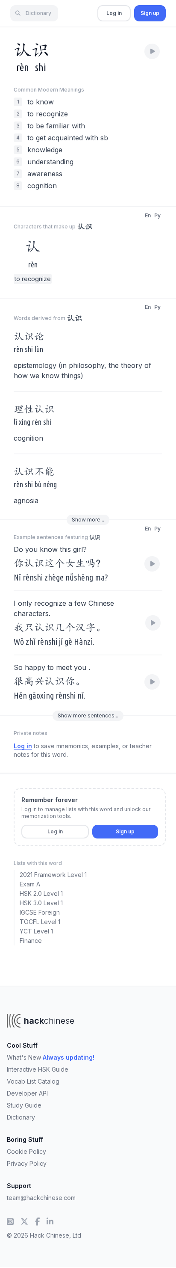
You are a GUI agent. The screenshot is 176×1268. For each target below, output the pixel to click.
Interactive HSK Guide (37, 1069)
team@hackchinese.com (41, 1197)
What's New (50, 1057)
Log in (114, 13)
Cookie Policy (26, 1151)
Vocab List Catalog (33, 1081)
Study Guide (24, 1105)
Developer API (27, 1093)
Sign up (150, 13)
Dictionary (21, 1117)
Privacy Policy (27, 1163)
